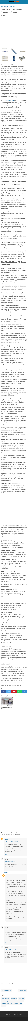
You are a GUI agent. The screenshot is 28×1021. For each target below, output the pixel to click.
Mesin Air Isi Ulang (6, 998)
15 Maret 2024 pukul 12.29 (10, 949)
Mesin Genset (21, 998)
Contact (20, 1014)
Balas (6, 854)
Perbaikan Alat (20, 1001)
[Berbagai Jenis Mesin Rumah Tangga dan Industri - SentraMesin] (14, 1)
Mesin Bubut (14, 998)
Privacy (10, 1014)
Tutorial (3, 1006)
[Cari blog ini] (26, 2)
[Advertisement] (14, 32)
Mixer (14, 1001)
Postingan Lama (22, 990)
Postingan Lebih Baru (6, 990)
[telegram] (24, 691)
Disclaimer (16, 1014)
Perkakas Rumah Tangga (16, 1003)
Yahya (6, 839)
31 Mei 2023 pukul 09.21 (11, 878)
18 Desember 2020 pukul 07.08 (11, 841)
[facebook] (3, 691)
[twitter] (8, 691)
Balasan (6, 872)
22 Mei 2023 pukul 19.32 (10, 861)
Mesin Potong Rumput (6, 1001)
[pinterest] (14, 691)
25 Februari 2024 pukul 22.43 (11, 930)
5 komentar (3, 15)
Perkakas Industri (5, 1003)
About (7, 1014)
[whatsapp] (19, 691)
